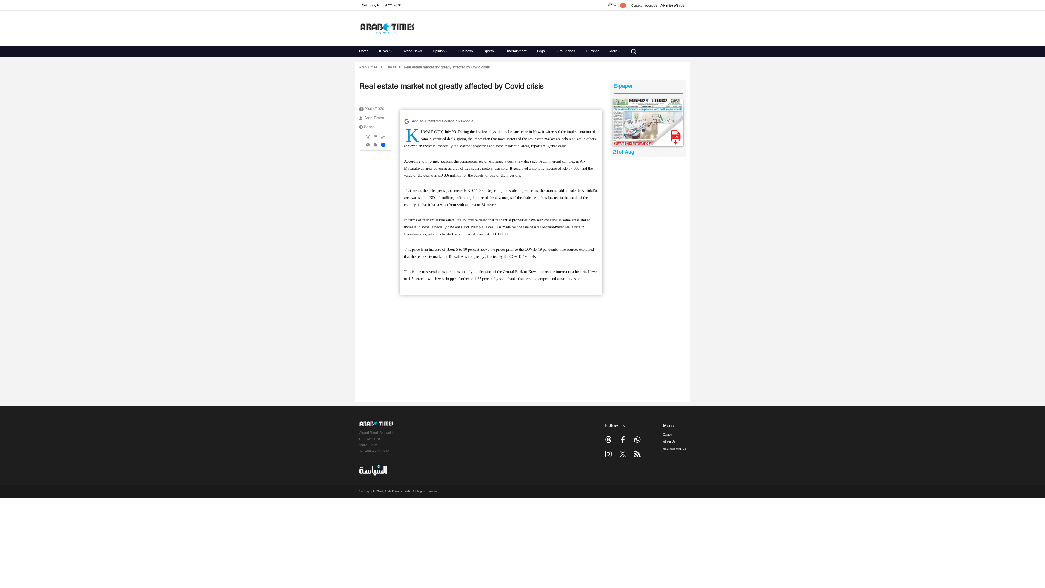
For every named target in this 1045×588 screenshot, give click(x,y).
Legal (541, 51)
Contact (636, 5)
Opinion (439, 51)
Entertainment (516, 51)
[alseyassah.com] (373, 470)
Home (363, 51)
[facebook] (375, 146)
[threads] (608, 439)
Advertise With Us (672, 5)
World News (412, 51)
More (613, 51)
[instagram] (608, 454)
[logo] (386, 28)
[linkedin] (375, 139)
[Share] (383, 145)
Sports (489, 51)
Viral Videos (565, 51)
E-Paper (592, 51)
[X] (368, 139)
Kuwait (384, 51)
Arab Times (368, 67)
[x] (622, 454)
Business (465, 51)
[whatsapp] (368, 146)
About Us (651, 5)
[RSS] (637, 454)
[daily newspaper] (648, 122)
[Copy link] (383, 139)
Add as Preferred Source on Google (443, 121)
